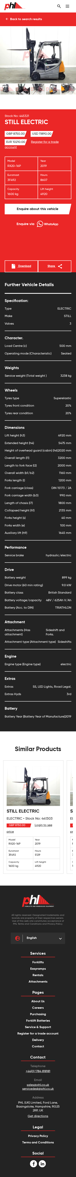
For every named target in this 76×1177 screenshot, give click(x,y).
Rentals (38, 975)
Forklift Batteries (38, 1020)
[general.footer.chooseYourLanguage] (18, 938)
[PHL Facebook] (33, 1163)
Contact (38, 1046)
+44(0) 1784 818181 (38, 1071)
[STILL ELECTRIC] (33, 817)
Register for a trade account (37, 1033)
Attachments (38, 981)
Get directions (38, 1116)
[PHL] (38, 901)
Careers (38, 1008)
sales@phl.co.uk (38, 1085)
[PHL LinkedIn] (42, 1163)
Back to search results (25, 19)
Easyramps (38, 968)
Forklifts (38, 962)
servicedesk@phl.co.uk (38, 1089)
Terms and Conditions (38, 1142)
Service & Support (38, 1027)
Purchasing (38, 1014)
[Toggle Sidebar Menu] (67, 6)
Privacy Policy (38, 1136)
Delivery (38, 1040)
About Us (37, 1001)
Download (24, 266)
